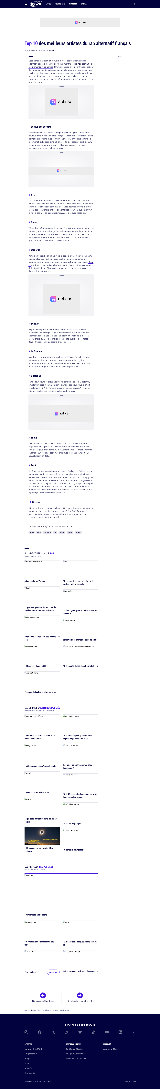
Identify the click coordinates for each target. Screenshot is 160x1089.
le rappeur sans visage (64, 132)
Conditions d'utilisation (74, 1049)
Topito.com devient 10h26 (34, 1049)
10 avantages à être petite (36, 914)
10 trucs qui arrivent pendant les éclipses (39, 850)
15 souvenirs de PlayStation (37, 792)
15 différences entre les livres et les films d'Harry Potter (40, 737)
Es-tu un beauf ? (32, 972)
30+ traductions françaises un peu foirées (39, 943)
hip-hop (77, 63)
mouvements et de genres (40, 67)
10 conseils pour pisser (73, 849)
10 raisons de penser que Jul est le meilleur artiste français (78, 583)
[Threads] (66, 1032)
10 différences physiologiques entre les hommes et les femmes (80, 796)
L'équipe (27, 1058)
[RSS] (134, 1032)
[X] (53, 1032)
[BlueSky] (80, 1032)
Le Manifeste (29, 1068)
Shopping (73, 4)
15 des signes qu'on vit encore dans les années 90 (80, 612)
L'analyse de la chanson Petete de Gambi (80, 639)
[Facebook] (39, 1032)
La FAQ (27, 1063)
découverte (47, 532)
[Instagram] (26, 1032)
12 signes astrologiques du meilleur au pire (80, 943)
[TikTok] (93, 1032)
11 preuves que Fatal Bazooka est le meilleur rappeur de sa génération (40, 609)
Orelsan (70, 532)
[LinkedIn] (120, 1032)
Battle (84, 4)
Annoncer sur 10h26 (110, 1049)
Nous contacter (30, 1073)
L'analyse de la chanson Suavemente (40, 692)
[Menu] (26, 4)
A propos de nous (31, 1054)
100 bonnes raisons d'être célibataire (40, 766)
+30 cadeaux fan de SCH (35, 666)
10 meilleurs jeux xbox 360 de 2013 (79, 1001)
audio (39, 532)
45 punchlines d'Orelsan (35, 581)
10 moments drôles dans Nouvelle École (80, 666)
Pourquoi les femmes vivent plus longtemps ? (77, 766)
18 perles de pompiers (72, 823)
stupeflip (78, 532)
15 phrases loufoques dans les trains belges (41, 820)
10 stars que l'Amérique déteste (43, 1001)
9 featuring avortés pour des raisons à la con (42, 638)
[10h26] (36, 4)
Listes (48, 4)
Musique (34, 50)
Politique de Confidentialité (75, 1054)
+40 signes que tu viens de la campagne (80, 971)
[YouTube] (107, 1032)
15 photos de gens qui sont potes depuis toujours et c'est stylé (77, 737)
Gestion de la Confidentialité (76, 1058)
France (32, 532)
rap (55, 532)
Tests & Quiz (60, 4)
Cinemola (51, 50)
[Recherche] (134, 4)
